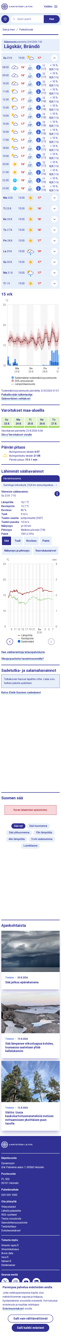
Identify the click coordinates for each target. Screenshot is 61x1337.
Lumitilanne (30, 845)
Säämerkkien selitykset (15, 398)
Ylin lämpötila (44, 832)
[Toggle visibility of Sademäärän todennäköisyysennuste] (34, 377)
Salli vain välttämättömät (30, 1318)
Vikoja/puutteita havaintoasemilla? (22, 658)
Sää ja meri (9, 29)
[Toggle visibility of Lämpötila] (25, 635)
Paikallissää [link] (26, 29)
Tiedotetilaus (8, 1226)
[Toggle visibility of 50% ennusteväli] (22, 381)
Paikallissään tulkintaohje (17, 394)
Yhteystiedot (8, 1206)
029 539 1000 (9, 1194)
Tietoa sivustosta (11, 1218)
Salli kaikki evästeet (30, 1327)
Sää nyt (18, 825)
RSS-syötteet (9, 1214)
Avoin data (7, 1253)
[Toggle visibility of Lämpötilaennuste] (23, 384)
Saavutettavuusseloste (14, 1222)
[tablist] (30, 546)
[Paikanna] (5, 19)
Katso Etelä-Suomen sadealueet (21, 692)
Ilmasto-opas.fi (10, 1245)
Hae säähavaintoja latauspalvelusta (23, 652)
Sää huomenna (38, 825)
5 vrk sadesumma (41, 839)
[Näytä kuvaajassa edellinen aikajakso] (10, 641)
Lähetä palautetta (11, 1210)
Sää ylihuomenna (19, 832)
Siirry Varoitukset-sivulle (16, 434)
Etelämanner (8, 1265)
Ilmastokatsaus (10, 1249)
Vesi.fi (4, 1257)
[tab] (6, 541)
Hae (51, 19)
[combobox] (29, 19)
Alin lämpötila (17, 839)
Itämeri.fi (6, 1261)
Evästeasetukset (10, 1230)
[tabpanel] (30, 600)
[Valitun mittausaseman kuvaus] (57, 493)
